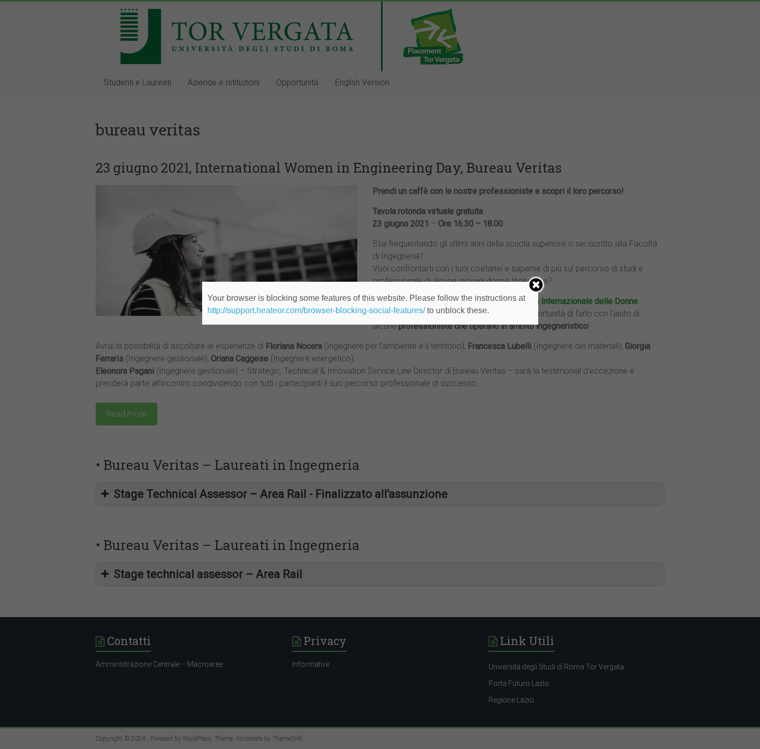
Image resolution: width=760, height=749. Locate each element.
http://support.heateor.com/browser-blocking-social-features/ (316, 310)
